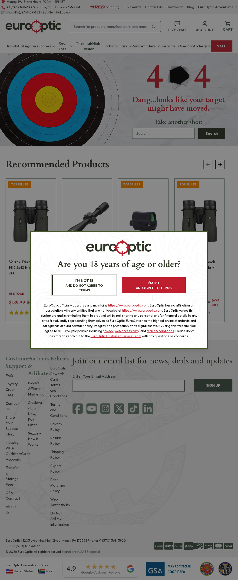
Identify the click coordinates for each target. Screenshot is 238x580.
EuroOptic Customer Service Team (116, 336)
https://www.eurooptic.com (128, 305)
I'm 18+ (154, 285)
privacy (108, 331)
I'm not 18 (84, 285)
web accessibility (127, 331)
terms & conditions (160, 331)
